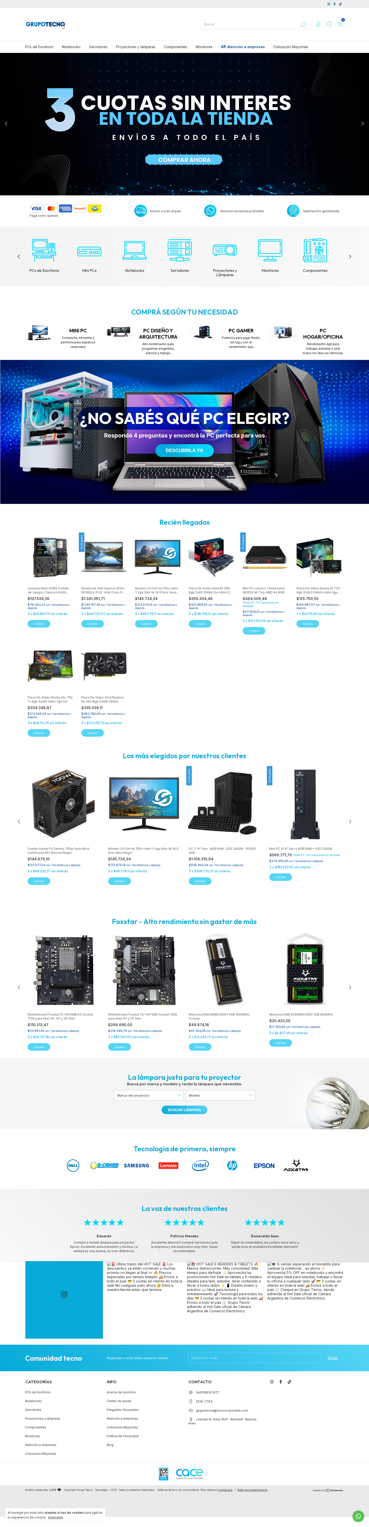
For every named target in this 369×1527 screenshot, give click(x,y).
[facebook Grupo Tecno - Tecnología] (335, 4)
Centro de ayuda (119, 1401)
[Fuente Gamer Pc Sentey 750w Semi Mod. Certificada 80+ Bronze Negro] (63, 804)
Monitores (204, 47)
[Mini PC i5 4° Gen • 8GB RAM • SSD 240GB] (305, 804)
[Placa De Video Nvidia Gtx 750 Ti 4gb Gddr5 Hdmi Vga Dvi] (50, 667)
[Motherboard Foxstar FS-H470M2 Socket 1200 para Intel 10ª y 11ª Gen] (144, 970)
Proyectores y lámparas (135, 47)
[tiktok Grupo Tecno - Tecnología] (340, 4)
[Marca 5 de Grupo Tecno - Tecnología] (200, 1165)
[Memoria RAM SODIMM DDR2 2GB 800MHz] (305, 970)
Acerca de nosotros (121, 1392)
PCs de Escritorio (39, 47)
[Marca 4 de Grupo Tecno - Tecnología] (168, 1165)
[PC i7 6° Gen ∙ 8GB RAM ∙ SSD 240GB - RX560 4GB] (224, 804)
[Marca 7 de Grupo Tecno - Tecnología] (264, 1165)
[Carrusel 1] (184, 432)
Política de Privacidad (123, 1436)
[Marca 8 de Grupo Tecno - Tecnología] (296, 1165)
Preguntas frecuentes (123, 1410)
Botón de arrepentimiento (252, 1489)
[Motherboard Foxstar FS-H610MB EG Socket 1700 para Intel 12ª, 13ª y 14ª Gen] (63, 970)
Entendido (55, 1517)
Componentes (175, 47)
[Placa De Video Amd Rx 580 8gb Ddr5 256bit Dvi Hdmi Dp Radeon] (211, 557)
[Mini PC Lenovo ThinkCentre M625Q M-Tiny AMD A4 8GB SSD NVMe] (265, 557)
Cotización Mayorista (290, 47)
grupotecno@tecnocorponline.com (222, 1410)
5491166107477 (207, 1392)
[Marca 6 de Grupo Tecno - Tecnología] (232, 1165)
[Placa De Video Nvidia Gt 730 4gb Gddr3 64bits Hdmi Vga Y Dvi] (319, 557)
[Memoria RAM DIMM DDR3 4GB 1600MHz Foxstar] (224, 970)
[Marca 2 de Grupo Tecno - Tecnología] (104, 1165)
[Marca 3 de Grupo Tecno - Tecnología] (137, 1165)
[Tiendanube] (328, 1490)
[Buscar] (303, 24)
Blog (110, 1445)
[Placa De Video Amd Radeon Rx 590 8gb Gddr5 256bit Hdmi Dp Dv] (104, 667)
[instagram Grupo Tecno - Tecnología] (329, 4)
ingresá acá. (225, 1489)
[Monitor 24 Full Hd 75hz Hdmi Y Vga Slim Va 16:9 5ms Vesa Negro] (157, 557)
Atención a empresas (246, 47)
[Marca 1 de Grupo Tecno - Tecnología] (73, 1165)
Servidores (98, 47)
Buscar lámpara (184, 1110)
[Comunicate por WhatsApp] (358, 1516)
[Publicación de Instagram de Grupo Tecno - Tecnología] (145, 1300)
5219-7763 (203, 1401)
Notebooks (71, 47)
